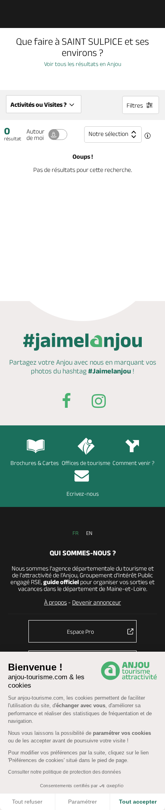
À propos (55, 602)
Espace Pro (80, 631)
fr (75, 533)
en (89, 533)
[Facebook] (66, 402)
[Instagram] (99, 402)
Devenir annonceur (96, 602)
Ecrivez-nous (82, 493)
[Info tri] (147, 136)
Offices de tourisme (86, 462)
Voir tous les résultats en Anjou (82, 63)
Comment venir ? (134, 462)
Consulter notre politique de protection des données (64, 772)
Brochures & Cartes (34, 462)
